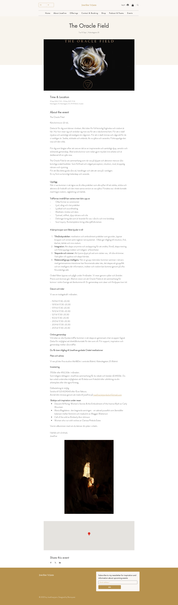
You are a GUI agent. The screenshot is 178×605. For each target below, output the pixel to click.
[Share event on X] (55, 562)
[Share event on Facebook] (51, 562)
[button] (133, 5)
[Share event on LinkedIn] (60, 562)
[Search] (138, 5)
